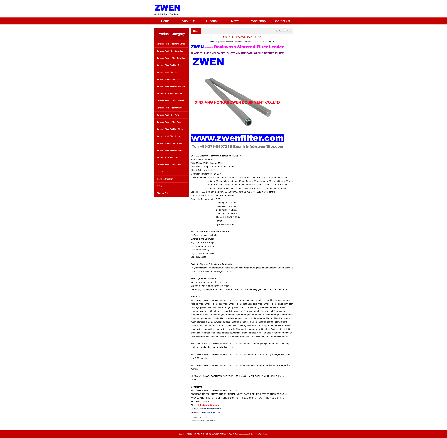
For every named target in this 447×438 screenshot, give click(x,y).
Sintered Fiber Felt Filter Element (171, 87)
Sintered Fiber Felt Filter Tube (170, 150)
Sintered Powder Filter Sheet (169, 143)
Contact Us (282, 21)
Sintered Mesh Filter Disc (168, 72)
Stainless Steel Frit (165, 179)
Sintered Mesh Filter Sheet (168, 136)
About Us (188, 21)
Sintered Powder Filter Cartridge (171, 58)
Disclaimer (264, 434)
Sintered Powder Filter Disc (169, 79)
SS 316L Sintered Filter (201, 418)
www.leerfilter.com (210, 412)
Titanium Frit (162, 193)
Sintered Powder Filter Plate (169, 122)
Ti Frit (159, 186)
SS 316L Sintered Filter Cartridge (204, 421)
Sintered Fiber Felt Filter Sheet (170, 129)
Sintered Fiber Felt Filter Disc (169, 65)
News (235, 21)
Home (165, 21)
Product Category (171, 34)
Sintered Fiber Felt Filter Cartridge (171, 44)
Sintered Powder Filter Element (170, 101)
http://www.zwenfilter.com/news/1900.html (233, 42)
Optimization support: (242, 434)
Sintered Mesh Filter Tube (168, 158)
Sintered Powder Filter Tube (169, 165)
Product (212, 21)
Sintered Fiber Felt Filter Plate (170, 108)
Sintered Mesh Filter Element (169, 94)
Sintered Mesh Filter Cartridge (170, 51)
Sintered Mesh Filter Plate (168, 115)
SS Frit (160, 172)
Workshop (258, 21)
